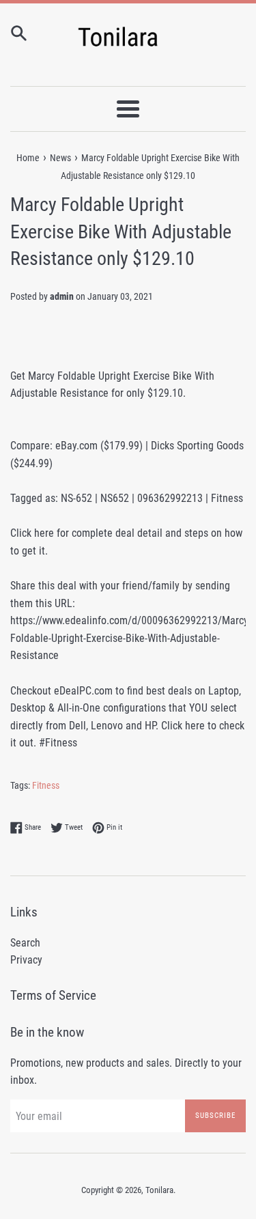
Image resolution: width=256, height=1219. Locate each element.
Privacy (26, 959)
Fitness (45, 785)
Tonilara (159, 1190)
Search (25, 942)
